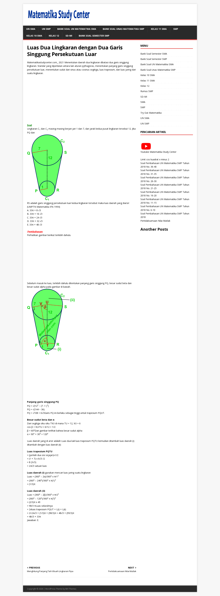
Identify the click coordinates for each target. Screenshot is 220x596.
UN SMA (30, 28)
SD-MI (69, 35)
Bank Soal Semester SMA (153, 53)
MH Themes (70, 588)
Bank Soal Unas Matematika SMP (123, 28)
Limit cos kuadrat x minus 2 (154, 159)
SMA (142, 101)
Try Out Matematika (151, 112)
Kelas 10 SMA (34, 35)
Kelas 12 (54, 35)
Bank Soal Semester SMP (94, 35)
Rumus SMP (146, 91)
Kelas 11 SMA (159, 28)
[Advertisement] (81, 100)
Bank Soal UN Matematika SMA (76, 28)
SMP (175, 28)
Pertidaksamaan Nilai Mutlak (155, 220)
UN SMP (46, 28)
